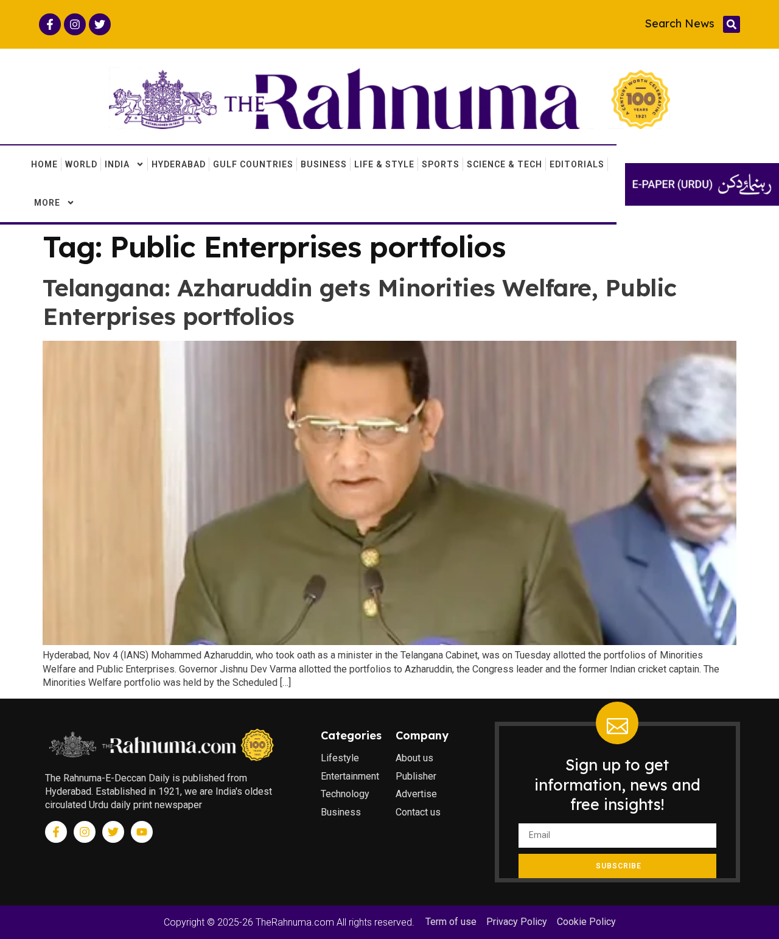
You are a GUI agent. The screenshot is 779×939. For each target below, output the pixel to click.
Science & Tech (504, 164)
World (81, 164)
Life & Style (384, 164)
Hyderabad (179, 164)
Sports (440, 164)
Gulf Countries (253, 164)
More (47, 203)
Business (324, 164)
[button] (731, 24)
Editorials (577, 164)
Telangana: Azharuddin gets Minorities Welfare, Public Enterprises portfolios (360, 302)
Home (44, 164)
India (117, 164)
